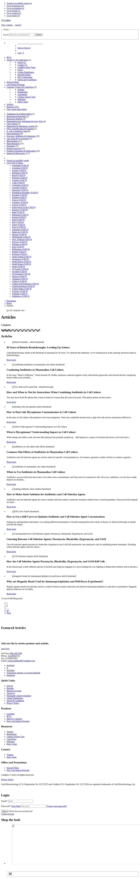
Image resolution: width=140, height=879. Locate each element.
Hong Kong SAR (23, 207)
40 (8, 610)
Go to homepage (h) (15, 6)
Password (10, 806)
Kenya (19, 227)
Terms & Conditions (15, 701)
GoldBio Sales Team (26, 67)
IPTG (9, 57)
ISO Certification (25, 77)
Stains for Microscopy (16, 153)
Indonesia (20, 215)
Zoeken (39, 35)
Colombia (20, 185)
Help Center (23, 102)
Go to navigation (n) (15, 8)
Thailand (20, 279)
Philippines (21, 249)
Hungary (20, 210)
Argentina (20, 165)
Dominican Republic (25, 192)
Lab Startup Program (16, 84)
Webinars (22, 99)
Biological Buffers (15, 119)
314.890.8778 (14, 656)
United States (22, 289)
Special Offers (13, 82)
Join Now (5, 649)
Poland (19, 252)
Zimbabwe (20, 296)
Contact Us (22, 65)
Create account (7, 814)
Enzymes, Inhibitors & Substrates (21, 136)
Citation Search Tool (26, 97)
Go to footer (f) (13, 16)
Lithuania (20, 229)
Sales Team (11, 757)
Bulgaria (19, 178)
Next (9, 613)
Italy (18, 222)
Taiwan (19, 276)
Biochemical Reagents (16, 116)
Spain (18, 266)
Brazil (18, 175)
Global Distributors (26, 72)
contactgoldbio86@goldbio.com (21, 661)
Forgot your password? (57, 806)
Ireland (19, 217)
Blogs (9, 303)
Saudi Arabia (21, 257)
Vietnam (19, 294)
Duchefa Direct (24, 75)
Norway (19, 242)
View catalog (7, 25)
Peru (18, 247)
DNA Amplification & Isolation (20, 129)
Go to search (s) (13, 11)
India (18, 212)
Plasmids (11, 146)
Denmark (20, 190)
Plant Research (13, 143)
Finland (19, 197)
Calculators (22, 94)
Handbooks (22, 92)
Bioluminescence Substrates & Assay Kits (25, 121)
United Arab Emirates (25, 284)
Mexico (19, 234)
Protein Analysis (14, 148)
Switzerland (21, 274)
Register (10, 688)
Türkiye (19, 281)
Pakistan (19, 244)
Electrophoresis (13, 134)
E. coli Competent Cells (17, 131)
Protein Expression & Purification (21, 151)
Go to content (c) (14, 13)
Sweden (19, 271)
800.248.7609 (16, 653)
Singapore (20, 259)
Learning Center (14, 87)
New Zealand (22, 239)
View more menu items (17, 109)
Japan (18, 224)
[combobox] (21, 34)
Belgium (19, 173)
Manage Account (14, 691)
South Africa (21, 261)
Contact (10, 754)
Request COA (13, 107)
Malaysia (20, 232)
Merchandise (12, 141)
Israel (18, 220)
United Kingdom (23, 286)
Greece (19, 205)
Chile (18, 183)
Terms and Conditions (27, 80)
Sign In (10, 686)
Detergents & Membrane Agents (21, 126)
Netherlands (21, 237)
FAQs (20, 70)
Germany (20, 202)
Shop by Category (14, 719)
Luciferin (10, 714)
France (19, 200)
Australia (20, 168)
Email (4, 801)
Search (5, 35)
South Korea (21, 264)
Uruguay (20, 291)
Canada (19, 180)
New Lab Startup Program (18, 721)
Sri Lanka (20, 269)
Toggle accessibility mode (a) (19, 3)
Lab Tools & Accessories (18, 138)
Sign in (5, 811)
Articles (21, 89)
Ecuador (19, 195)
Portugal (19, 254)
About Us (11, 60)
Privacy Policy (13, 703)
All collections (21, 60)
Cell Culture (12, 124)
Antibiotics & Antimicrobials (19, 114)
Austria (19, 170)
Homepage (11, 301)
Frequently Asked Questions (19, 696)
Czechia (19, 187)
